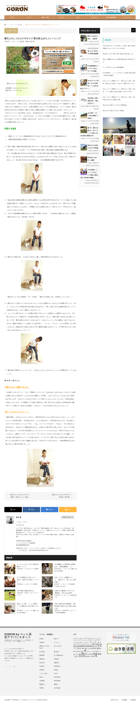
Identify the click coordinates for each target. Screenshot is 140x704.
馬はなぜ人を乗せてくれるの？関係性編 (114, 105)
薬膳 (95, 654)
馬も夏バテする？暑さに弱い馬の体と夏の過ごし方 (118, 54)
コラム (83, 640)
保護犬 (98, 644)
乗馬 (93, 644)
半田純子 (42, 642)
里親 (86, 656)
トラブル (88, 120)
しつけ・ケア (15, 41)
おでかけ (62, 17)
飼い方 (12, 17)
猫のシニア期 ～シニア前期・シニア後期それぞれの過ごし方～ (27, 606)
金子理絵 (42, 651)
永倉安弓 (42, 666)
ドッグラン (85, 642)
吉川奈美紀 (59, 571)
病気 (86, 654)
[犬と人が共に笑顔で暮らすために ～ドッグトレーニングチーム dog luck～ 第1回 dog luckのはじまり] (119, 125)
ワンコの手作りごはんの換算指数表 (113, 67)
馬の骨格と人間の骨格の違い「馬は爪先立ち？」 (93, 100)
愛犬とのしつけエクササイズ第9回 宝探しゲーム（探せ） (20, 496)
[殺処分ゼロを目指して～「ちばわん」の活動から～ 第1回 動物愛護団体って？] (130, 139)
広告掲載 (133, 700)
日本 (89, 648)
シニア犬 (96, 640)
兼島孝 (56, 684)
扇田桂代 (42, 659)
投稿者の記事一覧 (67, 517)
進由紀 (87, 106)
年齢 (96, 646)
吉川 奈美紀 (96, 73)
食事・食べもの (61, 586)
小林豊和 (42, 681)
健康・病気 (45, 17)
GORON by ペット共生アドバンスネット (18, 636)
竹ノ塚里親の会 (58, 655)
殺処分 (99, 648)
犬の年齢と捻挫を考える (25, 591)
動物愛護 (81, 646)
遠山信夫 (42, 662)
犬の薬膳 (78, 654)
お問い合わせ (114, 700)
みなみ (87, 44)
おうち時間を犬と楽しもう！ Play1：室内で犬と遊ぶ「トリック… (28, 579)
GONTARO (65, 610)
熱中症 (75, 651)
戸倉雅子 (42, 670)
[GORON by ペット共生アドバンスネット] (17, 8)
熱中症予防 (80, 651)
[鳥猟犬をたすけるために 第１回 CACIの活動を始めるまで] (119, 151)
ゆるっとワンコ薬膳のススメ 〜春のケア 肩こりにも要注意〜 (65, 579)
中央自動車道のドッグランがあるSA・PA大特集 (93, 68)
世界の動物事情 (111, 17)
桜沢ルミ (56, 638)
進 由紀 (93, 106)
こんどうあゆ (43, 673)
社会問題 (90, 654)
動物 (76, 646)
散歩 (83, 648)
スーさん (56, 642)
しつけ (29, 17)
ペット (93, 642)
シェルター (89, 640)
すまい (78, 17)
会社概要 (124, 700)
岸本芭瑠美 (57, 681)
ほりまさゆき (58, 646)
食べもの (94, 17)
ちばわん (90, 638)
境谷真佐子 (57, 666)
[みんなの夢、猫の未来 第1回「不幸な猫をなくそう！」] (108, 151)
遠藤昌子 (56, 662)
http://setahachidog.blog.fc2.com (38, 550)
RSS (14, 666)
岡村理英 (42, 655)
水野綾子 (56, 659)
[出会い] (130, 151)
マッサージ (84, 644)
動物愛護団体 (89, 646)
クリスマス (78, 640)
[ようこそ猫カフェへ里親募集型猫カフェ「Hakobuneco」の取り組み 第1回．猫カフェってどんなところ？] (119, 139)
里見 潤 (32, 41)
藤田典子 (42, 684)
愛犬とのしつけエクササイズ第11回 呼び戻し (61, 496)
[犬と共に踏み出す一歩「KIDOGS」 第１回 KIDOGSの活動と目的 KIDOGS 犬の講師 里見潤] (108, 139)
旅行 (86, 648)
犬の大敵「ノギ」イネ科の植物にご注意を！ (93, 115)
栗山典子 (56, 651)
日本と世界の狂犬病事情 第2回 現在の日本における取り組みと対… (65, 606)
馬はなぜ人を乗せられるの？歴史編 (113, 110)
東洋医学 (93, 648)
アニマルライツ (127, 17)
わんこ (94, 638)
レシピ (90, 644)
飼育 (93, 656)
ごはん (80, 638)
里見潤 (22, 41)
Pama (26, 593)
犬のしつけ (90, 651)
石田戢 (41, 688)
